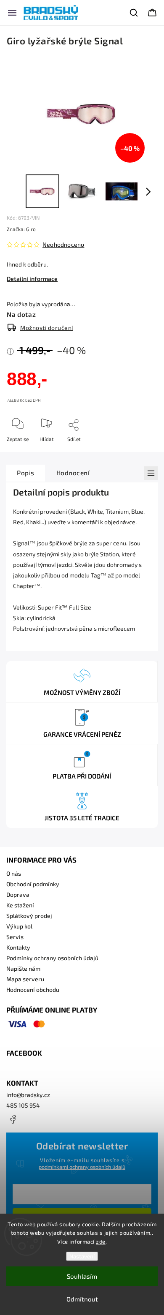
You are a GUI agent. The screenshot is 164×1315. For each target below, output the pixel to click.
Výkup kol (19, 926)
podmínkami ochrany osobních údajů (82, 1166)
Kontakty (18, 947)
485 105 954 (23, 1105)
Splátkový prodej (29, 915)
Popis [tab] (25, 472)
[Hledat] (134, 12)
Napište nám (23, 968)
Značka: (21, 229)
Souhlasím (82, 1276)
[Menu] (12, 12)
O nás (13, 873)
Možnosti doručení (46, 327)
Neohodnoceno (63, 245)
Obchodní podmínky (32, 884)
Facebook (12, 1119)
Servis (15, 936)
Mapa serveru (25, 979)
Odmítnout (82, 1299)
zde (101, 1241)
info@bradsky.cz (28, 1094)
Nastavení (82, 1256)
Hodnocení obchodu (32, 989)
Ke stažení (20, 905)
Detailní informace (32, 278)
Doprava (17, 894)
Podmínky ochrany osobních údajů (52, 957)
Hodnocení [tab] (73, 472)
